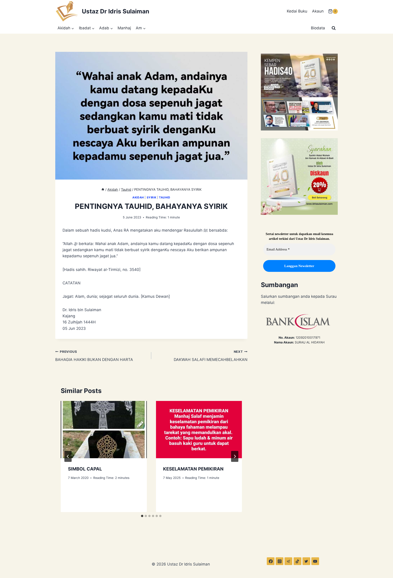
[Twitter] (306, 561)
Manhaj (124, 28)
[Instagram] (279, 561)
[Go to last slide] (68, 456)
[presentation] (104, 429)
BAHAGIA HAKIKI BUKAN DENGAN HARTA (94, 356)
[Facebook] (271, 561)
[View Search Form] (334, 28)
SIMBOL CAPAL (85, 469)
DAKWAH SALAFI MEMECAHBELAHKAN (210, 356)
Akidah (138, 197)
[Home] (102, 189)
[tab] (142, 516)
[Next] (234, 456)
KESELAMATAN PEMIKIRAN (193, 469)
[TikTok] (297, 561)
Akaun (318, 11)
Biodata (318, 28)
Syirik (151, 197)
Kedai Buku (297, 11)
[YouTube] (315, 561)
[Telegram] (288, 561)
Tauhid (164, 197)
